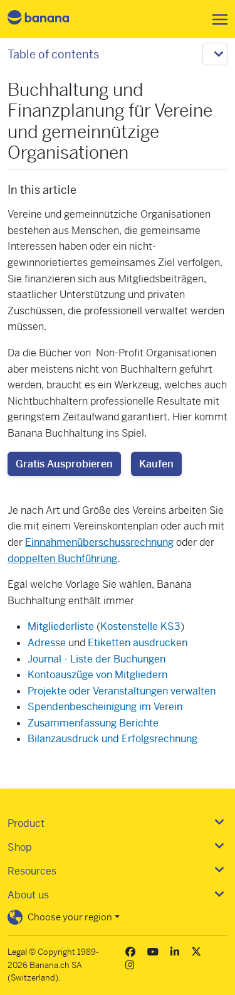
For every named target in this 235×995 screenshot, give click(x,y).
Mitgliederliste (61, 626)
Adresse (47, 642)
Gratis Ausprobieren (64, 464)
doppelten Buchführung (62, 558)
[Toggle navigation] (216, 19)
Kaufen (156, 464)
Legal (17, 952)
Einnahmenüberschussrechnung (99, 542)
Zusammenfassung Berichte (93, 723)
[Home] (49, 19)
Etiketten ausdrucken (137, 642)
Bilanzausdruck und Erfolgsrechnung (112, 738)
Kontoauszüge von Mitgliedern (97, 674)
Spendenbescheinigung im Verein (105, 706)
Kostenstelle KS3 (140, 626)
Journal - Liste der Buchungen (96, 659)
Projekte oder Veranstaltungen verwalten (122, 691)
